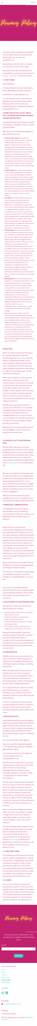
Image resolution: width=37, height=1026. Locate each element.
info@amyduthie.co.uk (12, 1004)
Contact (3, 975)
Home (3, 969)
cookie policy (12, 463)
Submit (18, 956)
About (3, 972)
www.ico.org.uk (13, 839)
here (30, 900)
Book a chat (5, 977)
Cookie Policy (5, 982)
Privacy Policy (5, 980)
